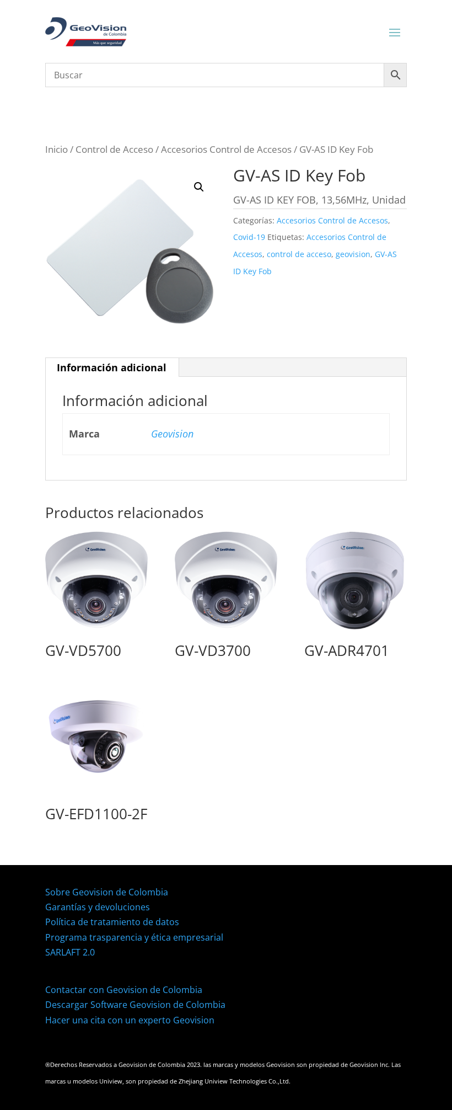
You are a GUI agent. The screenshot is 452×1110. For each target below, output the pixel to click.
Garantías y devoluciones (97, 907)
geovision (353, 254)
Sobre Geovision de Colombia (106, 892)
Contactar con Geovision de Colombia (123, 990)
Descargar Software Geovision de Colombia (135, 1005)
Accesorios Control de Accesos (226, 149)
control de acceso (299, 254)
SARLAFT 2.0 (70, 952)
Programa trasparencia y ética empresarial (134, 937)
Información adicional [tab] (111, 367)
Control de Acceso (114, 149)
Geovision (172, 433)
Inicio (56, 149)
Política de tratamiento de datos (112, 922)
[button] (199, 187)
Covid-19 (249, 237)
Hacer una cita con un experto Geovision (129, 1020)
